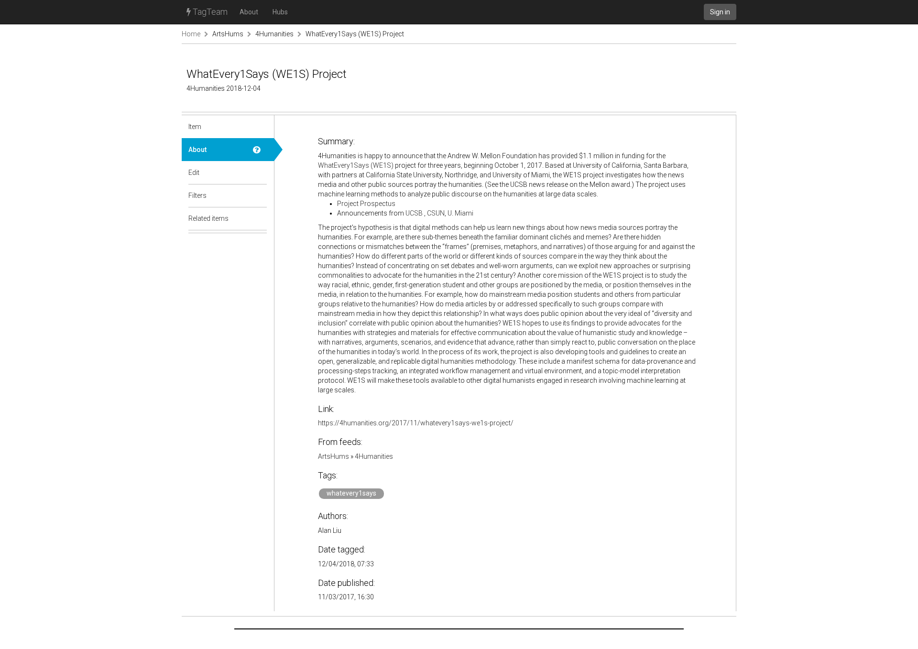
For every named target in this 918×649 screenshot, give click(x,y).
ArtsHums (227, 34)
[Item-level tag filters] (260, 195)
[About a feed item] (260, 149)
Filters (197, 195)
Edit (193, 172)
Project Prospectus (366, 203)
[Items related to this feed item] (260, 218)
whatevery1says (351, 493)
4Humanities (274, 34)
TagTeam (209, 12)
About (249, 12)
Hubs (280, 12)
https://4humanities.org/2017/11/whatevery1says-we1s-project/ (416, 423)
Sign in (720, 12)
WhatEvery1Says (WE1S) (355, 165)
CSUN (436, 213)
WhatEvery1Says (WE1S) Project (355, 34)
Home (191, 34)
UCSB (414, 213)
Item (194, 126)
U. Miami (460, 213)
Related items (208, 218)
